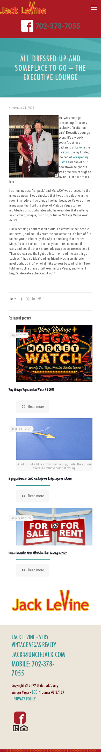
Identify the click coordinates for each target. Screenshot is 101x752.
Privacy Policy (24, 698)
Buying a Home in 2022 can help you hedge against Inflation (40, 479)
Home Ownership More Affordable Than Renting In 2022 (38, 553)
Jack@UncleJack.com (38, 654)
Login (36, 692)
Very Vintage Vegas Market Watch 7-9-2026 (31, 389)
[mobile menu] (94, 7)
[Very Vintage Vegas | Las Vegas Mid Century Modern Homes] (23, 7)
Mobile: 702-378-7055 (33, 668)
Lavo (78, 147)
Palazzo (64, 152)
